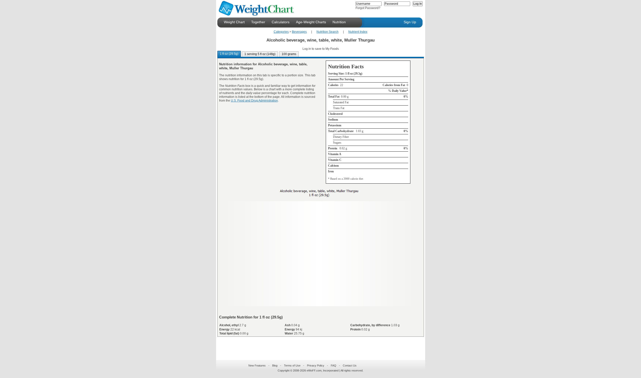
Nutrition (339, 22)
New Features (257, 365)
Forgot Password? (368, 8)
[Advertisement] (316, 345)
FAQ (333, 365)
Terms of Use (292, 365)
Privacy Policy (315, 365)
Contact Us (350, 365)
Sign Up (410, 22)
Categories (281, 32)
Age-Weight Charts (311, 22)
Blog (274, 365)
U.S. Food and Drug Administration (254, 100)
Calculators (280, 22)
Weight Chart (234, 22)
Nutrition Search (327, 32)
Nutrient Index (357, 32)
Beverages (299, 32)
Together (258, 22)
